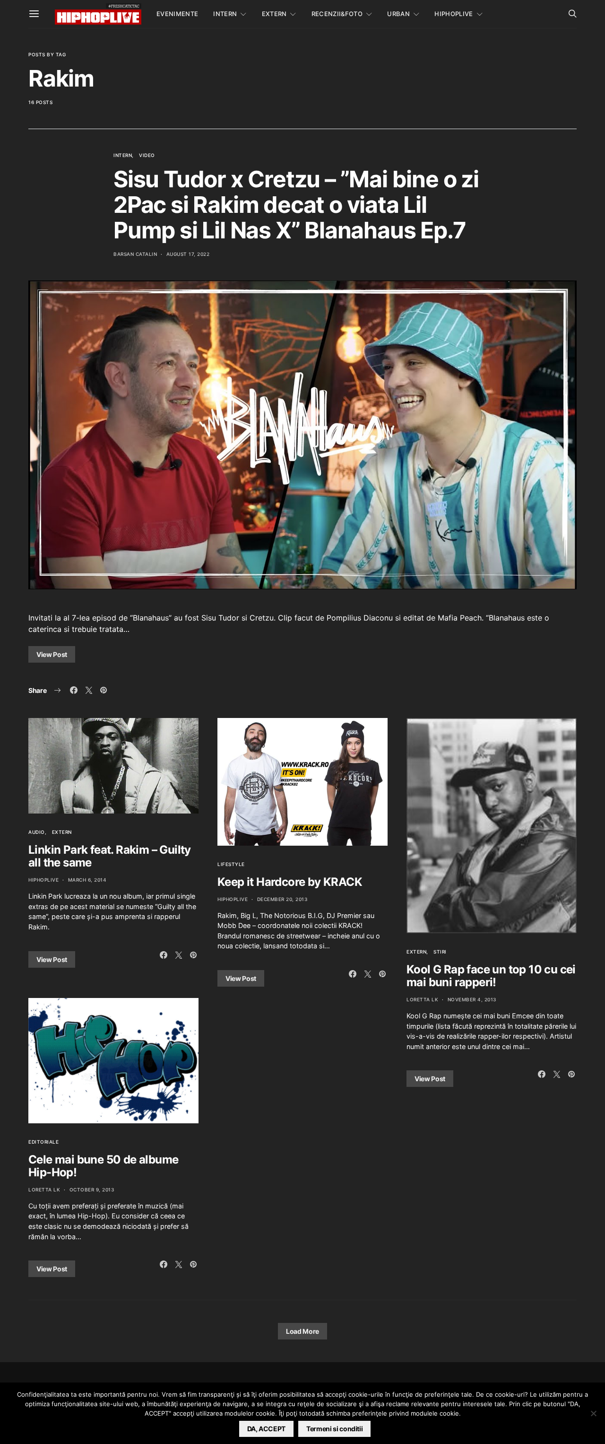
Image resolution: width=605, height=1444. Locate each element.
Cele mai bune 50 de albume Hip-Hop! (103, 1166)
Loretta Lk (44, 1189)
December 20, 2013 (282, 899)
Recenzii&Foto (337, 14)
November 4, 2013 (472, 999)
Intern (225, 14)
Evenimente (177, 14)
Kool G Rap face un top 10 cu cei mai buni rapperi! (491, 976)
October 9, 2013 (91, 1189)
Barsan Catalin (135, 254)
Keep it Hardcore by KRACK (289, 882)
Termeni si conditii (334, 1429)
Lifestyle (231, 864)
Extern (274, 14)
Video (147, 155)
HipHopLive (453, 14)
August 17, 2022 (188, 254)
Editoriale (43, 1142)
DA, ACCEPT (266, 1429)
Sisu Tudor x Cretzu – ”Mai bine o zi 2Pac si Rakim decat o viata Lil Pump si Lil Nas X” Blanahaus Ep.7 (296, 204)
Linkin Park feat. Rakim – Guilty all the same (109, 856)
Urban (398, 14)
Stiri (440, 951)
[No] (593, 1413)
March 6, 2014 (87, 880)
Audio (36, 832)
